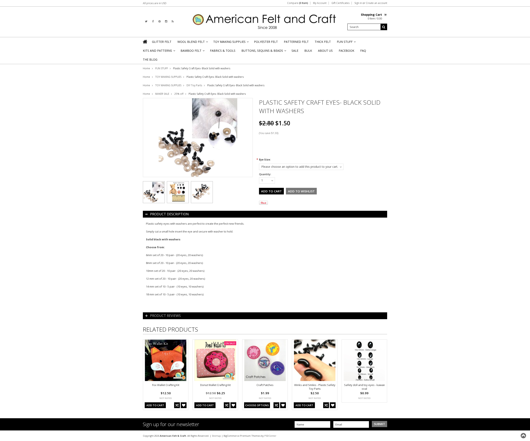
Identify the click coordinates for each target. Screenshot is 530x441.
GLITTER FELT (161, 42)
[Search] (384, 27)
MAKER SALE (162, 94)
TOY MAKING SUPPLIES (230, 43)
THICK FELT (323, 42)
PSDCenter (270, 435)
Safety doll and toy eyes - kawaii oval (364, 387)
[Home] (145, 41)
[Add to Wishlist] (184, 405)
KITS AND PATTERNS (159, 52)
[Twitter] (146, 21)
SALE (295, 51)
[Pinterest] (159, 21)
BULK (308, 51)
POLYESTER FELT (266, 42)
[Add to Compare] (177, 405)
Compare (297, 3)
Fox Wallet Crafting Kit (165, 385)
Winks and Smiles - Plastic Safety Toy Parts (314, 387)
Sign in (358, 3)
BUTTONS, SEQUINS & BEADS (263, 52)
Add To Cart (155, 405)
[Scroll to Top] (524, 436)
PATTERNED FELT (296, 42)
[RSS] (173, 21)
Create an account (376, 3)
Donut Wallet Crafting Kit (215, 385)
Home (146, 68)
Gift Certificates (340, 3)
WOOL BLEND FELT (192, 43)
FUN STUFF (346, 43)
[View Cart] (385, 15)
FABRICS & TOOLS (222, 51)
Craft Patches (265, 385)
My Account (319, 3)
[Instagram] (166, 21)
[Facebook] (153, 21)
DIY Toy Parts (194, 85)
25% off (178, 94)
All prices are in (154, 3)
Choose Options (257, 405)
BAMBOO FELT (192, 52)
